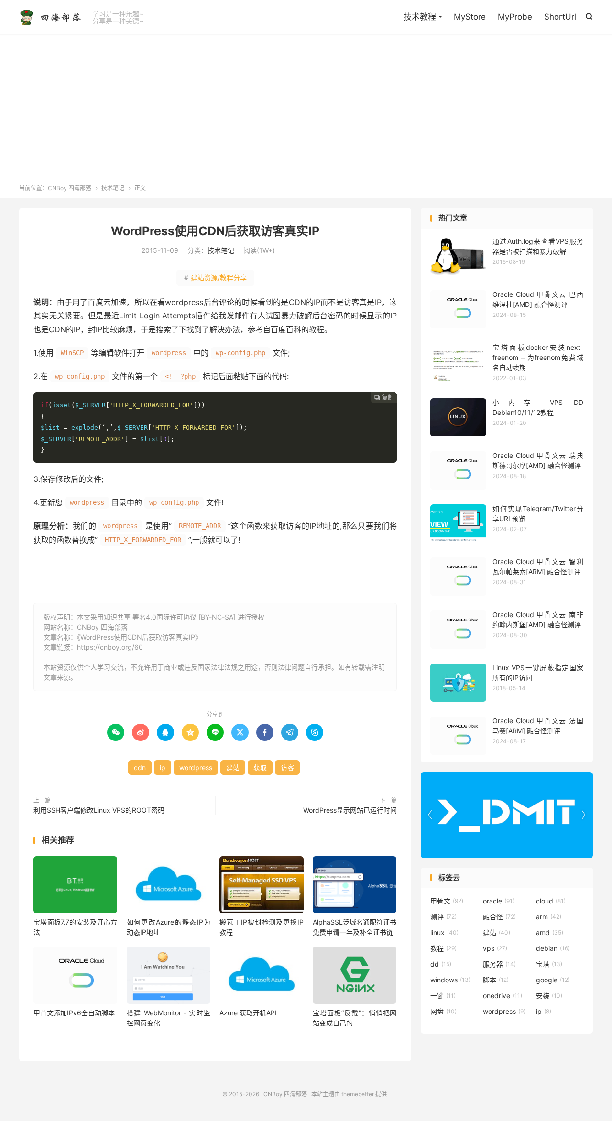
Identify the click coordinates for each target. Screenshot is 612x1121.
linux (444, 932)
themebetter (357, 1094)
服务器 (499, 964)
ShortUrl (560, 17)
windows (450, 980)
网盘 (443, 1011)
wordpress (195, 767)
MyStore (470, 17)
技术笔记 (112, 188)
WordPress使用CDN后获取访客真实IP (215, 231)
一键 (443, 995)
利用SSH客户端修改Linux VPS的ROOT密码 (98, 810)
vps (495, 948)
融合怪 (499, 917)
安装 (549, 995)
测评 (443, 917)
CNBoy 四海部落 (50, 17)
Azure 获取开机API (248, 1013)
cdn (140, 767)
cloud (551, 901)
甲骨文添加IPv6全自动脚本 (74, 1013)
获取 (260, 767)
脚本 (496, 980)
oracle (498, 901)
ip (162, 767)
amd (549, 932)
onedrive (502, 995)
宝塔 (549, 964)
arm (548, 917)
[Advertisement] (306, 112)
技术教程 (420, 17)
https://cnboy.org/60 (110, 647)
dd (440, 964)
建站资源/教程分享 (215, 277)
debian (553, 948)
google (553, 980)
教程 (443, 948)
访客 (287, 767)
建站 (233, 767)
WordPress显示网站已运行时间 (350, 810)
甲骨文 (446, 901)
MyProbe (515, 17)
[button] (583, 815)
